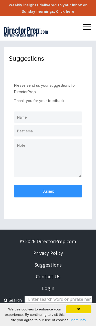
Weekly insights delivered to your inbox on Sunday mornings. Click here (48, 8)
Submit (48, 191)
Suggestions (48, 265)
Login (48, 288)
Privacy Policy (48, 253)
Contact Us (48, 276)
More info (78, 320)
